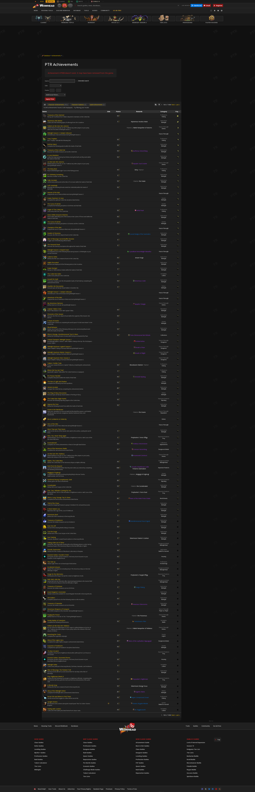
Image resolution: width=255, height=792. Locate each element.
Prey (163, 438)
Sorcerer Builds (192, 773)
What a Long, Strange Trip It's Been (58, 497)
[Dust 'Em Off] (45, 527)
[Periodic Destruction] (45, 550)
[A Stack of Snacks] (45, 322)
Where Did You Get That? (55, 370)
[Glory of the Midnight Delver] (45, 692)
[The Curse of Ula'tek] (45, 205)
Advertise (71, 789)
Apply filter (50, 99)
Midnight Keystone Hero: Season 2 (58, 358)
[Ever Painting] (45, 538)
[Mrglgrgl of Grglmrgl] (45, 474)
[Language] (221, 10)
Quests (164, 198)
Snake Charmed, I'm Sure (55, 198)
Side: (46, 86)
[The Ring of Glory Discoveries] (45, 394)
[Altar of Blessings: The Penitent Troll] (45, 672)
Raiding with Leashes (54, 709)
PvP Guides (140, 763)
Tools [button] (86, 10)
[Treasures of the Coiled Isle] (45, 151)
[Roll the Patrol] (45, 145)
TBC (71, 1)
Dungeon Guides (89, 749)
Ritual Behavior (52, 327)
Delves (164, 128)
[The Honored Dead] (45, 245)
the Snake (139, 181)
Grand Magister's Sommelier (56, 592)
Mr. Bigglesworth (140, 710)
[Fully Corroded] (45, 181)
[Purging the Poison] (45, 616)
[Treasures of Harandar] (45, 604)
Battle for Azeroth (164, 551)
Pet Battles (164, 274)
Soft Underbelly (52, 185)
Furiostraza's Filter (140, 621)
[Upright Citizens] (45, 703)
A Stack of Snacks (53, 321)
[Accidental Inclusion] (45, 569)
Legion (164, 636)
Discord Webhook (63, 10)
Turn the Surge (52, 532)
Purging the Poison (53, 615)
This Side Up (51, 562)
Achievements (56, 56)
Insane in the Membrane (55, 410)
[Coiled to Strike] (45, 258)
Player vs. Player (163, 611)
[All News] (35, 1)
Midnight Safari (52, 665)
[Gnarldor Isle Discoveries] (45, 287)
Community (105, 10)
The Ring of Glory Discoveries (57, 393)
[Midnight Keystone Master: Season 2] (45, 353)
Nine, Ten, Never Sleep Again (56, 436)
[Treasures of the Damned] (45, 116)
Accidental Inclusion (53, 567)
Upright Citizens (52, 702)
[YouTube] (216, 789)
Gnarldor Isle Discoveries (55, 286)
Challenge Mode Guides (91, 770)
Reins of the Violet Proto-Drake (140, 498)
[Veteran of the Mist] (45, 193)
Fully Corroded (52, 180)
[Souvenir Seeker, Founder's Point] (45, 556)
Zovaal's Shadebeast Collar (140, 467)
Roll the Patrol (52, 144)
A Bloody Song (52, 685)
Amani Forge (139, 258)
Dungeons (164, 342)
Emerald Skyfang (140, 377)
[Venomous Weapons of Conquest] (45, 610)
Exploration (163, 121)
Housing (163, 556)
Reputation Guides (90, 759)
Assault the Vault (52, 279)
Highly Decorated (53, 262)
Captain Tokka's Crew (54, 309)
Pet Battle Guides (89, 763)
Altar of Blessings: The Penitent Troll (59, 670)
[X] (205, 789)
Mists (81, 1)
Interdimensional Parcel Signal (140, 521)
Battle (163, 622)
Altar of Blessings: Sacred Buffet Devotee (60, 239)
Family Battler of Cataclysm (56, 620)
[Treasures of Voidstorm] (45, 521)
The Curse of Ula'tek (54, 204)
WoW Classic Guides (143, 739)
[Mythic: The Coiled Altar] (45, 461)
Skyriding (163, 400)
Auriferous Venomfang (140, 151)
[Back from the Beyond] (45, 468)
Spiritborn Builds (193, 776)
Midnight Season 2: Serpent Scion (58, 250)
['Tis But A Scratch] (45, 653)
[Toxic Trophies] (45, 139)
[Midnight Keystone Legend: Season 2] (45, 347)
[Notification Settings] (214, 10)
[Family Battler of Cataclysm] (45, 621)
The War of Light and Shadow (57, 381)
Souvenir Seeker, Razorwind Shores (58, 658)
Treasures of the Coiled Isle (56, 150)
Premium (109, 789)
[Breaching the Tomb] (45, 635)
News (36, 10)
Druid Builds (191, 759)
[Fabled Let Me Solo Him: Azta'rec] (45, 128)
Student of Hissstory (54, 233)
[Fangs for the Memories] (45, 575)
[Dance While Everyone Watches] (45, 216)
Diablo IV (96, 1)
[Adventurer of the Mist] (45, 298)
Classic (62, 1)
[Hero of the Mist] (45, 425)
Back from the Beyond (54, 466)
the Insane (139, 412)
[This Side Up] (45, 563)
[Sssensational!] (45, 444)
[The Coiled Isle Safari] (45, 275)
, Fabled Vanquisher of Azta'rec (139, 128)
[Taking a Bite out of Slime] (45, 544)
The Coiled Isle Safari (54, 274)
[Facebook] (212, 789)
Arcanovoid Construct (140, 455)
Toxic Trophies (52, 139)
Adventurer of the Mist (54, 297)
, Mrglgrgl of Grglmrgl (139, 474)
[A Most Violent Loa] (45, 510)
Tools (188, 726)
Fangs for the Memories (55, 574)
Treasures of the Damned (55, 115)
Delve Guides (39, 746)
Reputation (164, 309)
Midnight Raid (164, 462)
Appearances (163, 444)
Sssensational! (52, 443)
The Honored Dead (53, 244)
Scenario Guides (89, 766)
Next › (173, 105)
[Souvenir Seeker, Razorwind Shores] (45, 659)
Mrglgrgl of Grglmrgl (53, 473)
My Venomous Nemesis (55, 303)
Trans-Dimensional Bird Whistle (140, 335)
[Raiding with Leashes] (45, 710)
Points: (47, 90)
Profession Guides (40, 756)
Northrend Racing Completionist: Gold (59, 480)
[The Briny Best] (45, 170)
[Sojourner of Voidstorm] (45, 647)
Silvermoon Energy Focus (139, 686)
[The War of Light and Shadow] (45, 382)
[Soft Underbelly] (45, 187)
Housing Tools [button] (47, 10)
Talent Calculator (40, 763)
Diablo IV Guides (193, 739)
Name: (47, 81)
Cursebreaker (51, 485)
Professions (163, 115)
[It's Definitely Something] (45, 175)
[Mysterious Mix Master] (45, 121)
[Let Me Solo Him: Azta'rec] (45, 164)
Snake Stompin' (52, 268)
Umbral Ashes (140, 341)
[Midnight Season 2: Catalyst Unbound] (45, 134)
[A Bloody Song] (45, 686)
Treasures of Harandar (54, 603)
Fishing (164, 117)
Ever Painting (51, 537)
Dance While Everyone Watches (57, 215)
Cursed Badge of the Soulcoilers (140, 234)
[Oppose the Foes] (45, 405)
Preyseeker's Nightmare (140, 679)
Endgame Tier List (193, 749)
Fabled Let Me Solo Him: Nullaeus (58, 626)
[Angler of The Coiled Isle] (45, 210)
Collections (164, 335)
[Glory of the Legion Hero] (45, 641)
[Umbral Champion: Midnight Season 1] (45, 341)
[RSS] (219, 789)
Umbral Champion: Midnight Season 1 (59, 340)
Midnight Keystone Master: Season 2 (59, 352)
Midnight (163, 122)
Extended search (83, 81)
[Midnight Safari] (45, 665)
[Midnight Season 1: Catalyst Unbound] (45, 293)
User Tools (52, 789)
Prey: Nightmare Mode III (55, 676)
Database (77, 10)
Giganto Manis (140, 692)
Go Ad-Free (117, 10)
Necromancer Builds (194, 763)
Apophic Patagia (140, 304)
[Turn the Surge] (45, 532)
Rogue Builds (191, 770)
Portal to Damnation (139, 469)
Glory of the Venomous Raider (57, 448)
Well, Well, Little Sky (53, 579)
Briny (139, 170)
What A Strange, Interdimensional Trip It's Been (62, 334)
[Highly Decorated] (45, 263)
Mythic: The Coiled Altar (55, 461)
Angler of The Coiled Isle (55, 209)
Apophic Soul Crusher (140, 164)
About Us (62, 789)
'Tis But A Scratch (53, 651)
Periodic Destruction (54, 550)
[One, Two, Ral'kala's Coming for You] (45, 492)
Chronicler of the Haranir (55, 314)
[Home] (44, 5)
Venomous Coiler (140, 281)
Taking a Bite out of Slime (55, 543)
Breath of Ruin (140, 347)
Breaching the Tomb (54, 634)
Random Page (98, 789)
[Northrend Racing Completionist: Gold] (45, 480)
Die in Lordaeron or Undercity (57, 419)
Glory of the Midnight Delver (56, 691)
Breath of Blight (140, 353)
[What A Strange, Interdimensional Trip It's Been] (45, 335)
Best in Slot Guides (142, 746)
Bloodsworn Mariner (139, 365)
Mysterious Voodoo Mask (139, 122)
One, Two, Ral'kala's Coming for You (59, 490)
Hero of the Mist (52, 424)
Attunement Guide (142, 742)
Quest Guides (88, 756)
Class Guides (38, 742)
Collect (164, 275)
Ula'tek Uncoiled (52, 387)
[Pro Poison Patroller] (45, 377)
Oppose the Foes (53, 404)
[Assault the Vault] (45, 281)
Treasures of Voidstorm (55, 520)
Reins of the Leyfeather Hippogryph (140, 641)
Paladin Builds (192, 766)
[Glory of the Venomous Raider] (45, 449)
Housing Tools (46, 726)
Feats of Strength (163, 127)
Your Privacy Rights (84, 789)
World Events (163, 498)
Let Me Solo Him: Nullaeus (56, 454)
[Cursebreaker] (45, 486)
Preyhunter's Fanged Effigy (139, 575)
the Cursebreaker (139, 486)
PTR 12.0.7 (70, 5)
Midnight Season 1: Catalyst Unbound (59, 292)
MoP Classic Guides (90, 739)
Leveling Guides (40, 749)
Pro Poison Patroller (53, 376)
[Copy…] (155, 104)
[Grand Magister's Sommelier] (45, 593)
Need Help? (42, 789)
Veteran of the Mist (53, 192)
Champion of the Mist (54, 227)
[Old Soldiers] (45, 598)
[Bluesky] (209, 789)
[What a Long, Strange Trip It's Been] (45, 498)
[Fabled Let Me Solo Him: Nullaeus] (45, 628)
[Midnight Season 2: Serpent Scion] (45, 251)
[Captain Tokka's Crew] (45, 310)
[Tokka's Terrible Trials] (45, 365)
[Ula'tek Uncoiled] (45, 388)
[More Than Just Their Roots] (45, 431)
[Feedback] (218, 10)
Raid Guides (38, 759)
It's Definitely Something (55, 174)
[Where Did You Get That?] (45, 371)
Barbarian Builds (192, 756)
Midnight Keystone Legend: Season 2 (59, 346)
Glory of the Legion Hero (55, 640)
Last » (178, 105)
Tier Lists (37, 766)
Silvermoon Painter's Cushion (139, 538)
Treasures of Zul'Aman (54, 586)
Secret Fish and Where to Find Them (59, 696)
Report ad (211, 721)
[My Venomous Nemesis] (45, 304)
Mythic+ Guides (39, 753)
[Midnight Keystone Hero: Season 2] (45, 359)
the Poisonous (139, 616)
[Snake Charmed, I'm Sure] (45, 199)
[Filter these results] (159, 104)
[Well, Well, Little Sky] (45, 581)
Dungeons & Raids (163, 449)
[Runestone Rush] (45, 515)
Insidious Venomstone (140, 444)
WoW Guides (39, 739)
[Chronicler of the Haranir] (45, 316)
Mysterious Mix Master (54, 121)
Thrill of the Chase (53, 503)
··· (86, 1)
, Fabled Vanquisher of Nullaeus (139, 628)
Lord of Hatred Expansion (196, 742)
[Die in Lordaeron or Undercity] (45, 419)
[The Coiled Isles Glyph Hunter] (45, 399)
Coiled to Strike (52, 257)
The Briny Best (52, 169)
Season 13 (190, 746)
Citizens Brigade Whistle (140, 703)
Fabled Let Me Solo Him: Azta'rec (58, 126)
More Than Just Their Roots (56, 429)
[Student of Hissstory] (45, 234)
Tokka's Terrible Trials (54, 363)
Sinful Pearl (140, 210)
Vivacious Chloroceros (140, 604)
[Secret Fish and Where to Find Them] (45, 697)
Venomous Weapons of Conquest (58, 609)
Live (59, 5)
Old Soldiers (51, 598)
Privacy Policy (120, 789)
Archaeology (163, 563)
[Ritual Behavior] (45, 329)
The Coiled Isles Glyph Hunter (56, 399)
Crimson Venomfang (140, 449)
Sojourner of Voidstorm (55, 646)
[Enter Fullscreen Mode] (211, 10)
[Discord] (202, 789)
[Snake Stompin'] (45, 269)
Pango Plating (140, 587)
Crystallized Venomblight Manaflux (140, 251)
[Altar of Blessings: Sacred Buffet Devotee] (45, 240)
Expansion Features (163, 398)
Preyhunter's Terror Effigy (139, 437)
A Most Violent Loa (53, 509)
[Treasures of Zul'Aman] (45, 587)
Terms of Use (132, 789)
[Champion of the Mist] (45, 228)
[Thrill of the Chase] (45, 504)
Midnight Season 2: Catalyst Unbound (59, 133)
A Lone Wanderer (53, 155)
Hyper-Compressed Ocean (140, 697)
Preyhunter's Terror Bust (139, 492)
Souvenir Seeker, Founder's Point (58, 555)
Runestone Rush (52, 515)
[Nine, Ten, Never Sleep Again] (45, 437)
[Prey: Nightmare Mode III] (45, 679)
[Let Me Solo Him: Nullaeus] (45, 455)
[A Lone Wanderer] (45, 157)
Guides (94, 10)
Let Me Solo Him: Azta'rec (55, 162)
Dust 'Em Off (51, 526)
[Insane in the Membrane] (45, 412)
